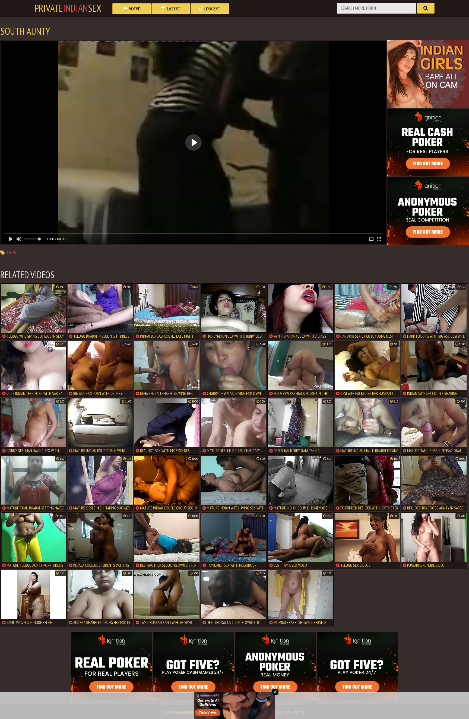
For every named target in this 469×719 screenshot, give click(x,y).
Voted (134, 8)
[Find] (426, 8)
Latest (173, 8)
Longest (211, 8)
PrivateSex (67, 8)
